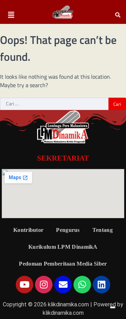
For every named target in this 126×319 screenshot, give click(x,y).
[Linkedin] (101, 284)
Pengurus (67, 230)
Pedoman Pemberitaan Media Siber (63, 264)
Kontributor (28, 230)
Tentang (102, 230)
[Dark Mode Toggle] (112, 307)
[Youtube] (24, 284)
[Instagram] (43, 284)
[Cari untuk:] (54, 104)
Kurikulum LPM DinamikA (63, 247)
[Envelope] (63, 284)
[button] (11, 15)
